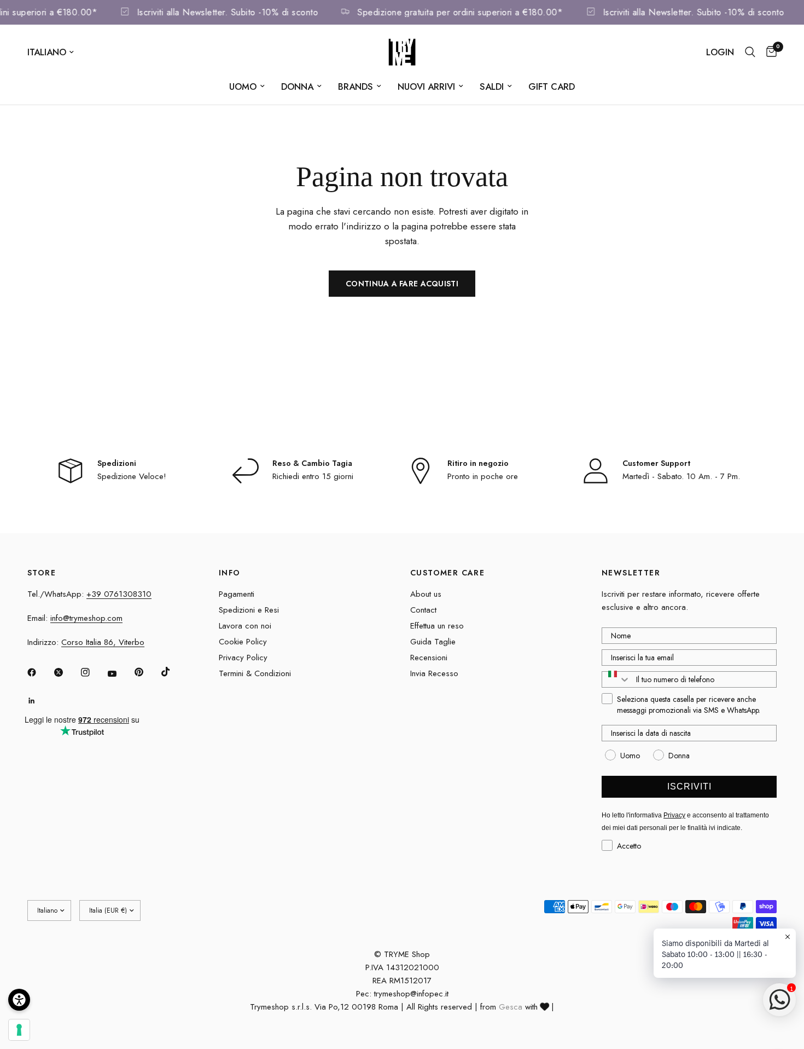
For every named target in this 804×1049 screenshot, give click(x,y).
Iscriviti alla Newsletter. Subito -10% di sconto (235, 12)
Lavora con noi (245, 626)
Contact (423, 610)
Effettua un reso (437, 626)
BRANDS (355, 86)
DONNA (297, 86)
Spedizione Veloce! (131, 476)
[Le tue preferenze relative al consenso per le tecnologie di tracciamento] (19, 1029)
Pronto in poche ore (482, 476)
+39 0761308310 (119, 594)
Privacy (674, 815)
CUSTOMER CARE (447, 573)
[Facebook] (39, 672)
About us (425, 594)
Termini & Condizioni (255, 673)
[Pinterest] (147, 672)
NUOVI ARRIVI (426, 86)
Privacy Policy (243, 658)
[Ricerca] (750, 52)
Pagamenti (236, 594)
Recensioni (428, 658)
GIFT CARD (551, 86)
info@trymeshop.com (86, 618)
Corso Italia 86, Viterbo (102, 642)
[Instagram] (93, 672)
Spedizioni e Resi (249, 610)
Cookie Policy (243, 642)
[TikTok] (173, 672)
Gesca (510, 1007)
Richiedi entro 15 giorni (312, 476)
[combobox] (616, 679)
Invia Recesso (434, 673)
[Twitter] (66, 672)
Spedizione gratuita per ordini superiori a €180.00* (469, 12)
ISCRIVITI (689, 786)
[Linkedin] (39, 701)
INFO (230, 573)
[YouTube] (120, 674)
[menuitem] (247, 86)
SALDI (492, 86)
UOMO (243, 86)
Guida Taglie (433, 642)
